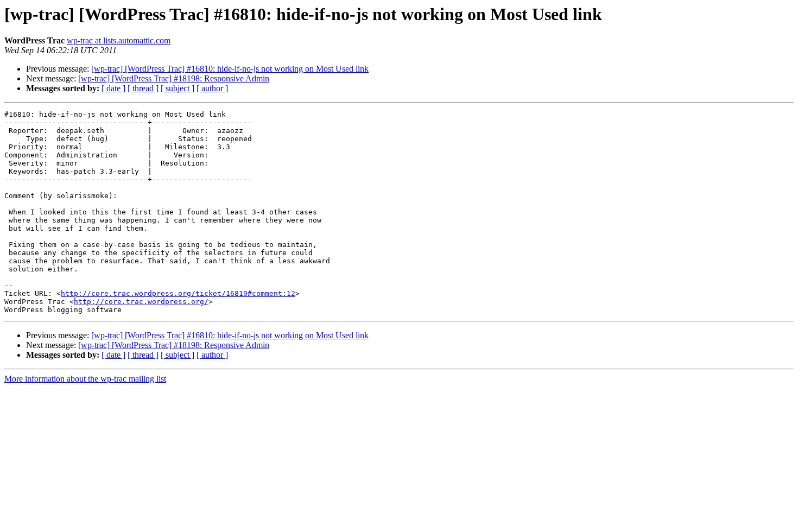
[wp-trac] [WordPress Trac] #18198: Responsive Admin (173, 78)
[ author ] (212, 88)
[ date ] (113, 88)
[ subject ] (177, 88)
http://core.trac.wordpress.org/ (141, 302)
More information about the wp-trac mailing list (85, 378)
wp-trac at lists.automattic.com (118, 40)
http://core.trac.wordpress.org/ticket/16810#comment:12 (178, 293)
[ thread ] (143, 88)
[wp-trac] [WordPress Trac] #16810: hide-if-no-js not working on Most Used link (230, 68)
